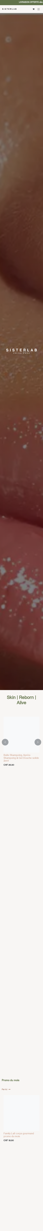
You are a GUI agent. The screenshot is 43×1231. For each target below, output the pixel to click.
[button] (5, 742)
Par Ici (4, 1089)
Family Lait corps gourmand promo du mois (19, 1135)
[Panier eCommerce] (33, 9)
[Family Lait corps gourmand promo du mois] (21, 1113)
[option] (21, 1119)
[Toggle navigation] (38, 9)
